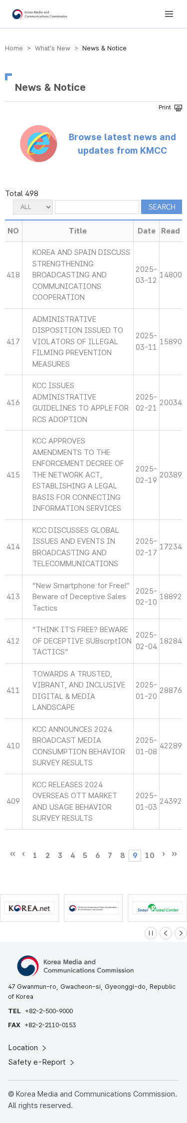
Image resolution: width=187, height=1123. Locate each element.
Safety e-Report (38, 1062)
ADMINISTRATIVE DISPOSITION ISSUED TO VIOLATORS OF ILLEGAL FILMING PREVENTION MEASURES (77, 342)
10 (149, 855)
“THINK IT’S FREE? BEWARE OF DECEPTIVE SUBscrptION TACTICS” (82, 641)
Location (24, 1047)
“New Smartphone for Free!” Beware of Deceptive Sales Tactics (81, 597)
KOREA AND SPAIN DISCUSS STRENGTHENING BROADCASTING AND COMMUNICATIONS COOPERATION (81, 275)
